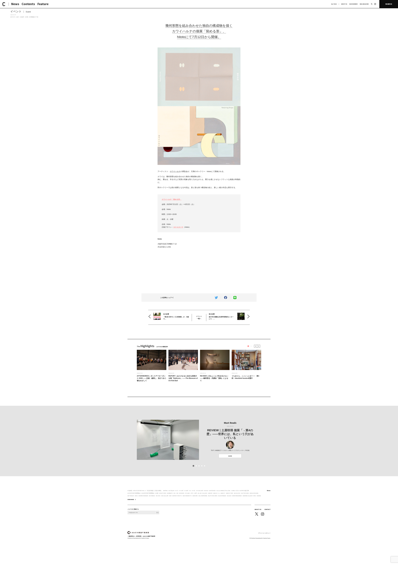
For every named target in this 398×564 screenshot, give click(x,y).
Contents (28, 4)
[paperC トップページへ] (3, 4)
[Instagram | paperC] (375, 1)
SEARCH (388, 4)
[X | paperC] (371, 4)
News (15, 4)
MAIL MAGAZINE (364, 4)
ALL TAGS (334, 4)
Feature (43, 4)
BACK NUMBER (353, 4)
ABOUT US (344, 4)
